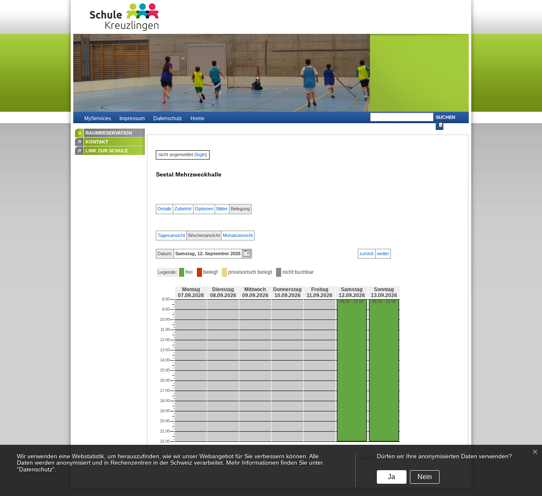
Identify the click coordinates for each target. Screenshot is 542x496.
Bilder (222, 208)
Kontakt (97, 141)
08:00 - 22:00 (351, 302)
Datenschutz (167, 118)
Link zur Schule (107, 150)
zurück (366, 253)
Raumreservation (109, 132)
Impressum (132, 118)
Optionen (204, 208)
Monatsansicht (238, 235)
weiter (383, 253)
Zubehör (183, 208)
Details (164, 208)
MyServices (97, 118)
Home (198, 118)
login (200, 154)
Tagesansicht (171, 235)
